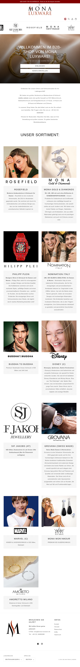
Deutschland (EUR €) (12, 659)
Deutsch (29, 659)
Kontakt (56, 624)
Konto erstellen (40, 71)
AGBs (56, 632)
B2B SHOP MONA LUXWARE (69, 659)
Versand (56, 626)
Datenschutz (58, 629)
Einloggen (40, 66)
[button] (69, 19)
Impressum (57, 634)
